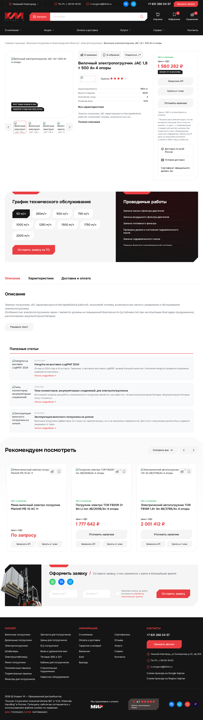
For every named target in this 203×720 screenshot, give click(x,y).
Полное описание (89, 122)
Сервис (157, 30)
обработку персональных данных (132, 595)
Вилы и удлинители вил (53, 651)
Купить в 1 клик (175, 91)
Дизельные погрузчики (18, 640)
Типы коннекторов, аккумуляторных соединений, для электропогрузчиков (81, 390)
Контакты (192, 30)
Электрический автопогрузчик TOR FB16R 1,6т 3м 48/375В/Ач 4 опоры (166, 507)
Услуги (124, 30)
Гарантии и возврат (90, 645)
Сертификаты (122, 634)
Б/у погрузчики (49, 645)
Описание (12, 278)
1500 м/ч (68, 224)
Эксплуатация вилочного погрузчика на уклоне (64, 417)
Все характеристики (91, 107)
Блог (81, 656)
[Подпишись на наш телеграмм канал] (133, 4)
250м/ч (41, 213)
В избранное (113, 55)
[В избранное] (59, 471)
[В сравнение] (52, 471)
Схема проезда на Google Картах (166, 673)
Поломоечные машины (18, 668)
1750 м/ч (90, 224)
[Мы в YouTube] (187, 704)
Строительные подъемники (48, 669)
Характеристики (41, 278)
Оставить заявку (173, 593)
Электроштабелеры (16, 656)
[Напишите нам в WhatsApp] (52, 582)
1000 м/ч (22, 224)
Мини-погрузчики (15, 662)
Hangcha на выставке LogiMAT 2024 (56, 364)
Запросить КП (175, 81)
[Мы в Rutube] (195, 704)
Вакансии (84, 651)
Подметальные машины (18, 673)
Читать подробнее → (45, 375)
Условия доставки (175, 159)
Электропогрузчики (16, 645)
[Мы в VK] (126, 4)
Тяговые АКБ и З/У (51, 656)
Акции (47, 30)
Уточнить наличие (175, 103)
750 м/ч (83, 213)
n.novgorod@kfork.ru (101, 4)
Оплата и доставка (87, 30)
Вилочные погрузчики (17, 634)
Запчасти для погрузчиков (55, 634)
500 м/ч (62, 213)
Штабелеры (11, 651)
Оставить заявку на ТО (34, 250)
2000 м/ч (22, 235)
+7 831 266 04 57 (159, 4)
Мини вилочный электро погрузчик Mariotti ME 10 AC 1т (35, 507)
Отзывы (119, 640)
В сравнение (90, 55)
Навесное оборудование (54, 676)
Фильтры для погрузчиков (20, 679)
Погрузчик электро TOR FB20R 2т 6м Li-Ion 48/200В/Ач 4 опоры (99, 507)
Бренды (83, 662)
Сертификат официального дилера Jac (175, 169)
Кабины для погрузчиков (54, 662)
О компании (12, 30)
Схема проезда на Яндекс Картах (166, 678)
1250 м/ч (45, 224)
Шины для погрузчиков (53, 640)
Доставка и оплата (76, 278)
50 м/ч (21, 213)
